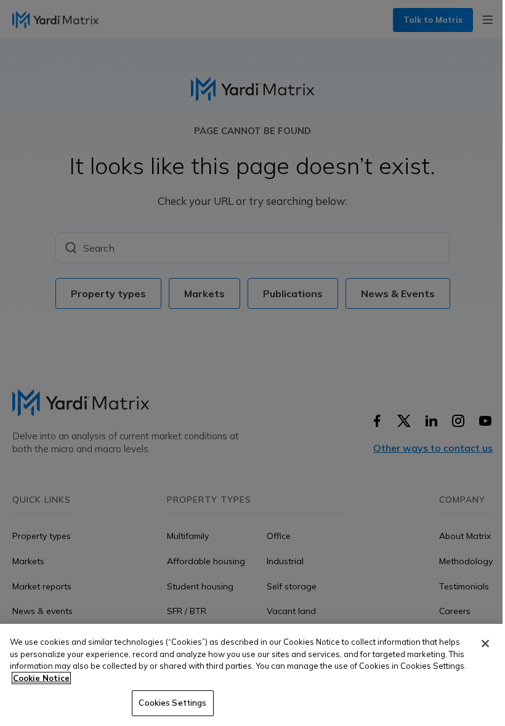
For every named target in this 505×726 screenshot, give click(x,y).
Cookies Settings (172, 703)
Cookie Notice (41, 678)
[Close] (485, 643)
